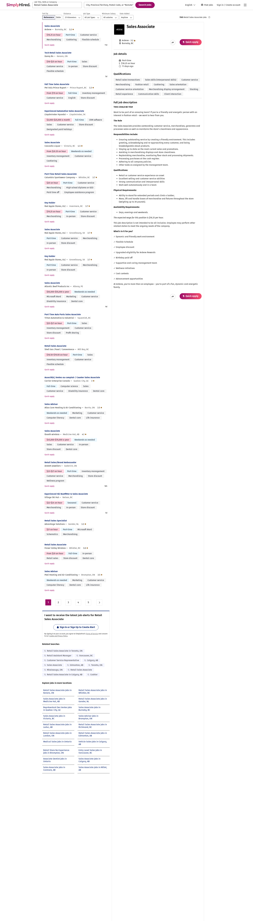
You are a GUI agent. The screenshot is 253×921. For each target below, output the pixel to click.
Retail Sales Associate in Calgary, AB (64, 674)
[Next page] (99, 602)
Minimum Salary (109, 14)
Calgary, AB (92, 660)
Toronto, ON (96, 665)
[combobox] (57, 5)
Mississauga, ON (55, 670)
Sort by (45, 13)
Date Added (124, 14)
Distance (67, 14)
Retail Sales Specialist (56, 520)
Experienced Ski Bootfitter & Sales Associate (66, 494)
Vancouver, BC (86, 655)
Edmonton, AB (76, 665)
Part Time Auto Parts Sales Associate (63, 314)
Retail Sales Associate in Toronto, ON (64, 651)
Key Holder (50, 202)
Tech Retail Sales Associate (58, 53)
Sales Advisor (51, 404)
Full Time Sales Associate (57, 84)
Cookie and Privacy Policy (58, 636)
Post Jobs (208, 5)
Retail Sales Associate (55, 346)
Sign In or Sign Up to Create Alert (77, 627)
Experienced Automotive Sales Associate (64, 111)
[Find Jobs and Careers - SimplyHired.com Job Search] (18, 5)
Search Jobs (145, 4)
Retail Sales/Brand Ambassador (60, 462)
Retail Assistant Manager (59, 655)
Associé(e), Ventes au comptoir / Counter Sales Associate (72, 377)
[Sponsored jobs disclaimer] (209, 17)
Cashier (94, 674)
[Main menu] (245, 5)
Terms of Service (92, 634)
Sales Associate (52, 26)
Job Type (86, 14)
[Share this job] (172, 42)
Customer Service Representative (63, 660)
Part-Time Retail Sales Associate (61, 174)
